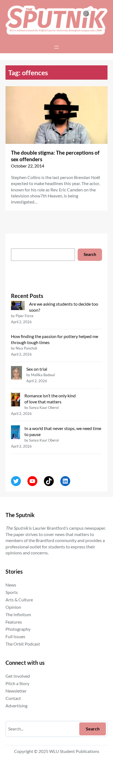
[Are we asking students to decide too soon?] (18, 306)
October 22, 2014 (27, 165)
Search (90, 254)
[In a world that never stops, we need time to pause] (15, 432)
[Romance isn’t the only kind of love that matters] (15, 400)
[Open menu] (56, 47)
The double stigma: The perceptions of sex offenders (55, 156)
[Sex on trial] (16, 373)
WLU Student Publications (74, 751)
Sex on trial (36, 369)
